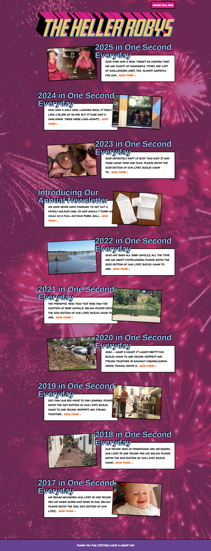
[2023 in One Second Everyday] (72, 160)
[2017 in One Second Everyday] (137, 499)
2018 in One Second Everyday (133, 438)
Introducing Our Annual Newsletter (73, 196)
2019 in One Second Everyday (76, 389)
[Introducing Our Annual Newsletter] (137, 208)
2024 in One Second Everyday (76, 99)
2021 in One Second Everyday (76, 293)
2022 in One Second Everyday (133, 244)
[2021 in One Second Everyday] (137, 305)
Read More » (127, 75)
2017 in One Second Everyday (76, 486)
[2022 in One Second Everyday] (72, 257)
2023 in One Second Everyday (133, 147)
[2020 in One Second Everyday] (72, 354)
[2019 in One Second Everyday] (137, 402)
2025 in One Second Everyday (133, 51)
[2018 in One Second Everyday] (72, 450)
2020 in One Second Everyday (133, 341)
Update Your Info (163, 5)
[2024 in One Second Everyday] (137, 111)
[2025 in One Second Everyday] (72, 63)
